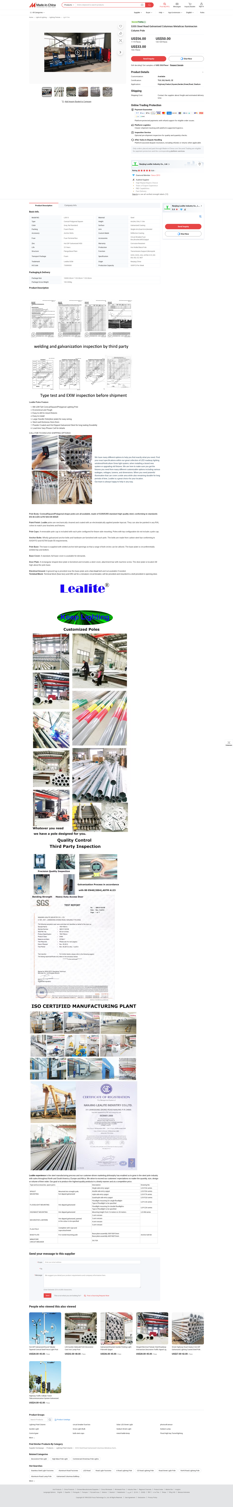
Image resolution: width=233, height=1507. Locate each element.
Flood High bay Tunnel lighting (171, 1433)
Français (85, 1492)
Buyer (148, 12)
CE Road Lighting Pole (145, 1470)
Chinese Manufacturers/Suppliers (88, 1489)
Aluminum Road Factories (68, 1470)
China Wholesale (106, 1489)
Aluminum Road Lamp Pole (41, 1476)
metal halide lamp (123, 1433)
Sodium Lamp (165, 1429)
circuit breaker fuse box (81, 1424)
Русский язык (94, 1492)
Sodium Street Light (123, 1429)
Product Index (158, 1489)
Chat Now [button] (188, 59)
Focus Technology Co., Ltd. (101, 1497)
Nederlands (121, 1492)
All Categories (37, 12)
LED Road (87, 1470)
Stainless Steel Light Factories (42, 1470)
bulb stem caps (78, 1433)
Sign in (201, 6)
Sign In (135, 194)
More (31, 1481)
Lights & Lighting (41, 17)
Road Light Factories (103, 1470)
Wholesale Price (120, 1489)
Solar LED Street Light (124, 1424)
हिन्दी (149, 1492)
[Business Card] (200, 216)
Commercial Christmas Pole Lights (86, 1459)
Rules (202, 12)
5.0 (173, 209)
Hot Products (57, 1489)
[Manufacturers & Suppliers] (42, 5)
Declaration (141, 1497)
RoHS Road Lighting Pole (190, 1470)
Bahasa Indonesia (184, 1492)
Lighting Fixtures (54, 17)
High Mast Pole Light (60, 1459)
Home (31, 17)
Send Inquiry (148, 59)
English (59, 1492)
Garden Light (34, 1429)
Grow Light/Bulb (79, 1429)
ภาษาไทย (156, 1492)
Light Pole (66, 17)
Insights (177, 1489)
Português (76, 1492)
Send (47, 1295)
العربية (129, 1492)
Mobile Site (169, 1489)
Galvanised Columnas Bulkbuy (68, 1476)
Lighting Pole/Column (37, 1424)
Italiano (104, 1492)
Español (67, 1492)
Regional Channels (145, 1489)
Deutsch (112, 1492)
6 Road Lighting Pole (124, 1470)
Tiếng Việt (172, 1492)
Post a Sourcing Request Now (96, 1295)
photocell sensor (166, 1424)
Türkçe (164, 1492)
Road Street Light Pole (167, 1470)
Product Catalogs (63, 1419)
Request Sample (176, 65)
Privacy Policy (152, 1497)
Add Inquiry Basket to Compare (78, 101)
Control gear (33, 1433)
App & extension (174, 12)
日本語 (143, 1492)
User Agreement (130, 1497)
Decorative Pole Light (39, 1459)
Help (160, 12)
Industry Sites (132, 1489)
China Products (69, 1489)
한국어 (136, 1492)
